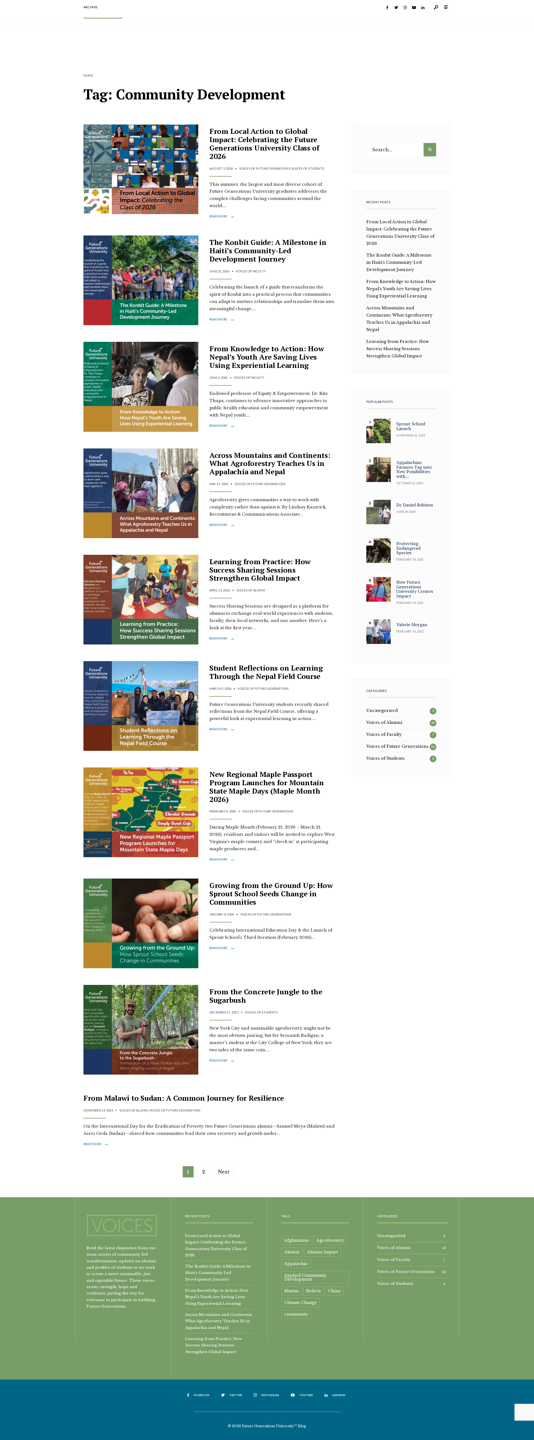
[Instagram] (404, 7)
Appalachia (295, 1263)
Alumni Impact (322, 1252)
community (296, 1314)
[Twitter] (396, 7)
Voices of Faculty (251, 271)
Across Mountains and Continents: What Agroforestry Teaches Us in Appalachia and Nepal (269, 463)
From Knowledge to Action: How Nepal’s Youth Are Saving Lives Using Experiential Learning (266, 357)
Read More (222, 216)
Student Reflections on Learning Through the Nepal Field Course (266, 672)
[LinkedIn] (422, 7)
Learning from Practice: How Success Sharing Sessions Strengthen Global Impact (260, 570)
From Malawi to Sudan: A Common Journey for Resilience (183, 1098)
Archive (90, 7)
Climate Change (300, 1302)
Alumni (292, 1252)
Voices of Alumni (250, 590)
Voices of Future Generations (264, 168)
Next (223, 1172)
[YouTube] (413, 7)
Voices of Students (307, 168)
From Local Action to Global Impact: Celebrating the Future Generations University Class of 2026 (264, 143)
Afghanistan (296, 1240)
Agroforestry (330, 1240)
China (334, 1290)
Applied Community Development (305, 1277)
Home (88, 75)
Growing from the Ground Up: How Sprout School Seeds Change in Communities (271, 893)
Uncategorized (382, 710)
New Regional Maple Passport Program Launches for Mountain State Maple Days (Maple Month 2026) (266, 786)
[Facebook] (387, 7)
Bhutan (291, 1290)
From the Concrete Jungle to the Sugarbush (265, 996)
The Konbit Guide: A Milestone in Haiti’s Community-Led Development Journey (268, 250)
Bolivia (313, 1290)
